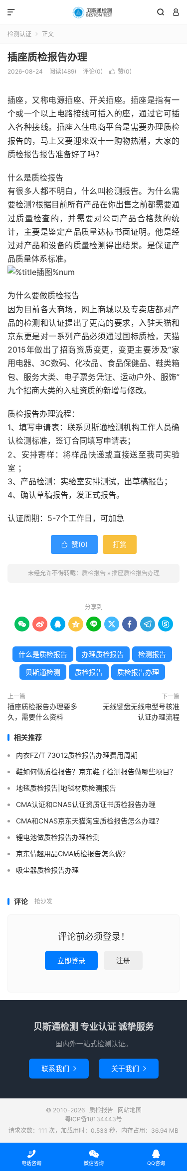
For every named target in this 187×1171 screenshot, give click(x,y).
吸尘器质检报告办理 (47, 870)
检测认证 (19, 34)
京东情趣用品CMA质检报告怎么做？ (72, 853)
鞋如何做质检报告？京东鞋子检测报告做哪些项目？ (96, 771)
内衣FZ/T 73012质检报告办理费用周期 (77, 755)
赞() (120, 71)
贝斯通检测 (42, 672)
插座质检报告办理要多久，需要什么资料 (42, 711)
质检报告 (93, 12)
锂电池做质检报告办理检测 (58, 837)
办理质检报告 (103, 654)
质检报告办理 (138, 672)
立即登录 (71, 960)
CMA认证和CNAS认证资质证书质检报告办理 (86, 804)
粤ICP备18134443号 (93, 1119)
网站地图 (130, 1110)
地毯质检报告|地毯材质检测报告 (66, 788)
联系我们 (58, 1068)
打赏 (120, 544)
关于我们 (128, 1068)
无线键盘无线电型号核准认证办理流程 (141, 711)
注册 (123, 960)
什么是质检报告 (42, 654)
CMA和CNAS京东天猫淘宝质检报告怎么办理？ (89, 820)
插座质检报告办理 (47, 57)
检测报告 (152, 654)
